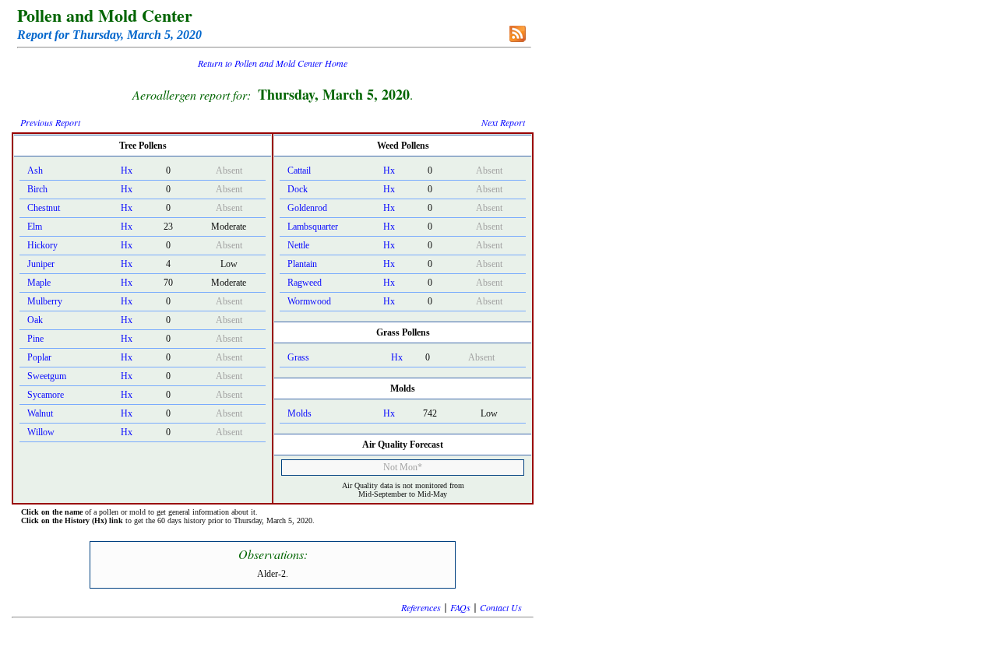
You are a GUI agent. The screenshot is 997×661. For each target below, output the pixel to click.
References (421, 607)
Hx (126, 170)
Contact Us (501, 607)
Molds (299, 413)
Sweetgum (46, 376)
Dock (297, 189)
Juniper (41, 263)
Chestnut (43, 207)
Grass (298, 357)
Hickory (42, 245)
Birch (37, 189)
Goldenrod (307, 207)
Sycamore (45, 394)
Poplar (39, 357)
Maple (39, 282)
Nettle (298, 245)
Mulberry (44, 301)
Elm (34, 226)
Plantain (302, 263)
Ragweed (304, 282)
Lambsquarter (312, 226)
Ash (35, 170)
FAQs (460, 607)
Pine (35, 338)
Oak (35, 320)
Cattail (299, 170)
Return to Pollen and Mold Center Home (272, 63)
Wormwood (309, 301)
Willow (41, 432)
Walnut (40, 413)
